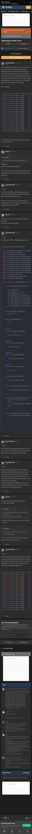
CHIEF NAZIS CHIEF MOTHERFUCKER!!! (16, 689)
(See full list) (26, 772)
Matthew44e (9, 712)
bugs (7, 721)
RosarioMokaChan (8, 48)
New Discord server (9, 654)
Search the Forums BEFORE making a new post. (13, 31)
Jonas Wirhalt (10, 708)
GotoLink (7, 151)
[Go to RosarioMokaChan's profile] (2, 48)
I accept (27, 825)
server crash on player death (14, 758)
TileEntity (9, 767)
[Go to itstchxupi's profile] (3, 735)
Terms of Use (4, 827)
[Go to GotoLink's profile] (2, 152)
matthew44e (10, 718)
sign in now (9, 626)
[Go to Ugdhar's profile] (3, 722)
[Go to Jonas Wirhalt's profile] (3, 689)
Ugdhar (8, 730)
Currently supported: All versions (13, 36)
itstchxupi (9, 754)
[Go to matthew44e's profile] (3, 712)
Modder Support (23, 48)
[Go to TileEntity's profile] (3, 758)
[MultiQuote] (2, 146)
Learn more (3, 2)
